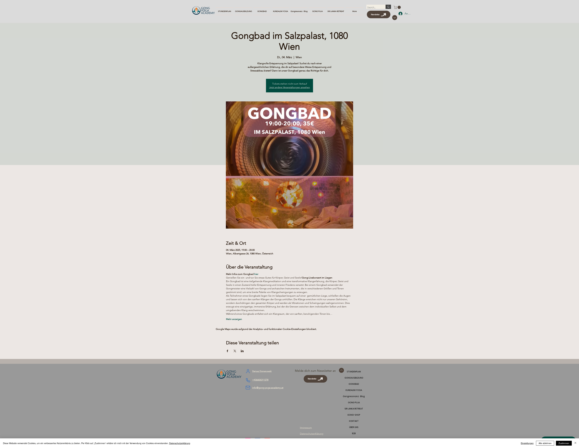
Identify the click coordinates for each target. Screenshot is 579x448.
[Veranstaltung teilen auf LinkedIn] (242, 351)
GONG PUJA (354, 402)
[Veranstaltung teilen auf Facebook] (227, 351)
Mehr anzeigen (234, 319)
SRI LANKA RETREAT (354, 408)
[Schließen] (575, 443)
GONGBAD (354, 383)
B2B (354, 433)
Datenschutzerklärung (179, 443)
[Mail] (248, 387)
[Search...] (388, 7)
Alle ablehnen (545, 443)
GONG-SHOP (353, 414)
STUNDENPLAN (354, 371)
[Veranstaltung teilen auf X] (234, 351)
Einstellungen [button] (527, 443)
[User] (248, 371)
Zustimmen (563, 443)
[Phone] (248, 380)
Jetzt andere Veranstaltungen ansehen (289, 87)
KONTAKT (354, 421)
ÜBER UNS (353, 427)
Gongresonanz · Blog (354, 396)
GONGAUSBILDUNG (354, 377)
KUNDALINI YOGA (354, 390)
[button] (398, 7)
